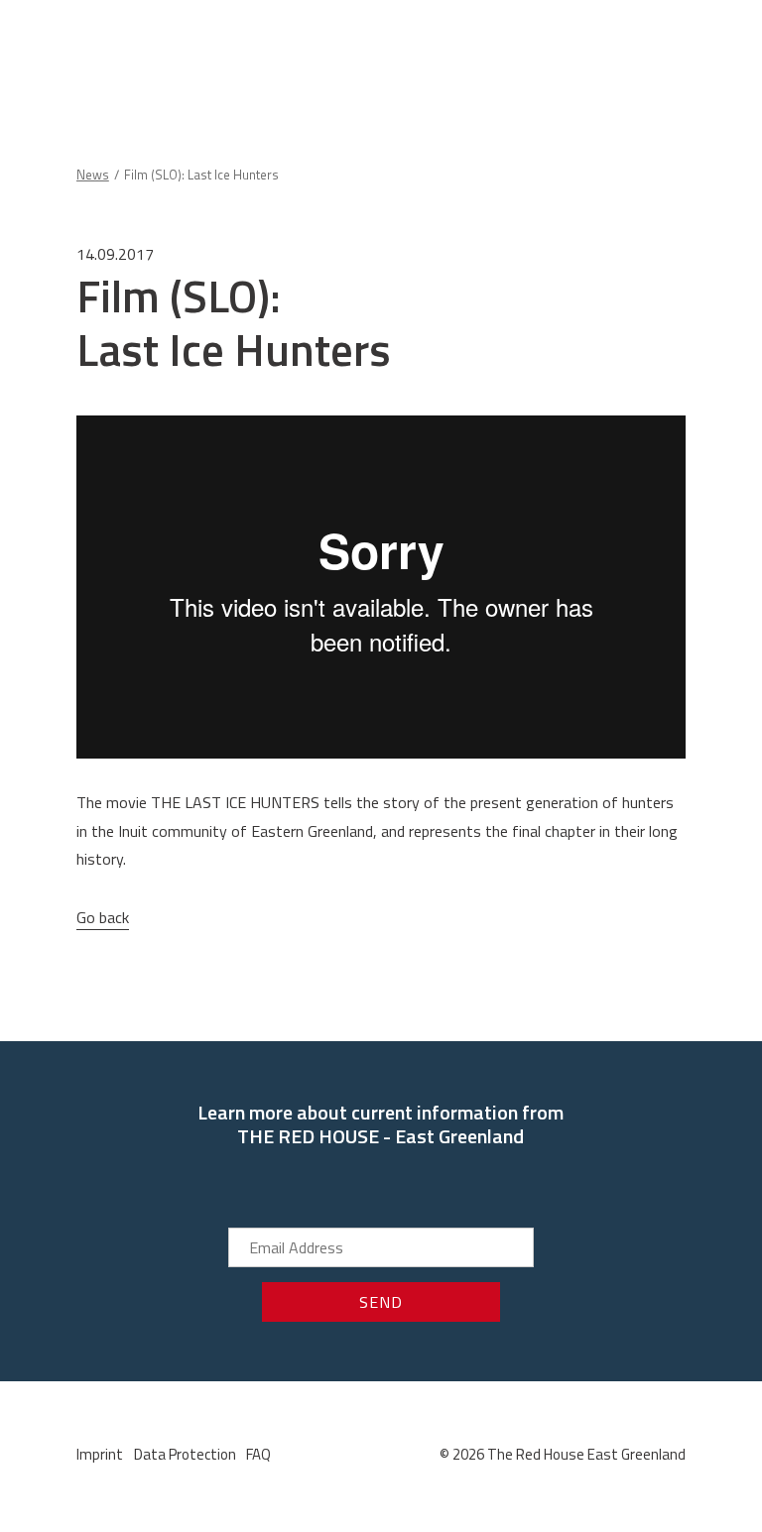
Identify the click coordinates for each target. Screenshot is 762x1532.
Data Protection (185, 1454)
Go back (102, 917)
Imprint (99, 1454)
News (92, 174)
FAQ (258, 1454)
